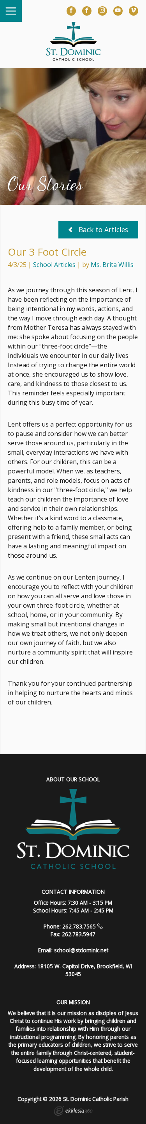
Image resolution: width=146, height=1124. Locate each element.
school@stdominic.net (81, 950)
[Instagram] (102, 11)
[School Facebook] (71, 11)
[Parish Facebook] (86, 11)
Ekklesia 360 (73, 1112)
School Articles (54, 264)
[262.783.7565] (100, 926)
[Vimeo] (133, 11)
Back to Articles (102, 229)
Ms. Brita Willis (112, 264)
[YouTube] (118, 11)
